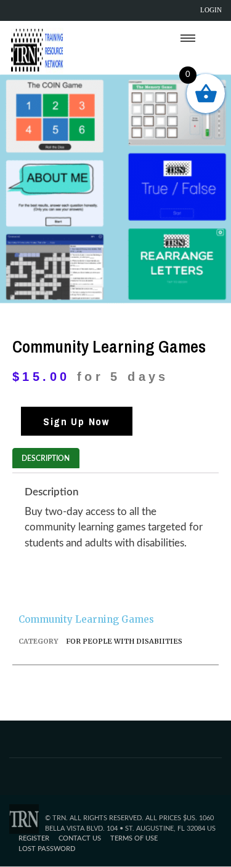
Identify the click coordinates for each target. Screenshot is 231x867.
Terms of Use (134, 838)
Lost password (46, 848)
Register (33, 838)
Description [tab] (46, 458)
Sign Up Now (76, 421)
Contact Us (80, 838)
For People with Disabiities (124, 641)
